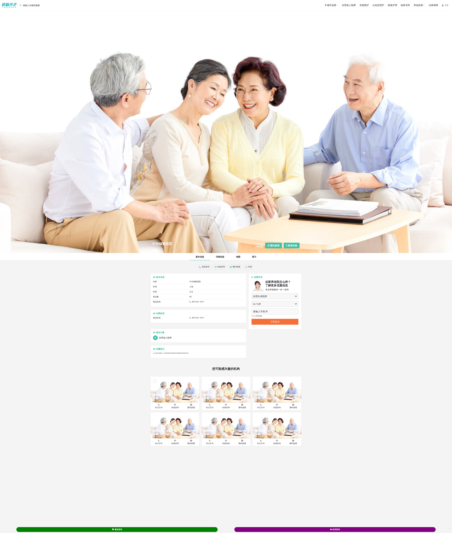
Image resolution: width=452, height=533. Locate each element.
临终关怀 (405, 5)
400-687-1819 (197, 302)
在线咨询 (175, 407)
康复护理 (392, 5)
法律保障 (433, 5)
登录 (446, 5)
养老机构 (418, 5)
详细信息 (220, 256)
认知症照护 (378, 5)
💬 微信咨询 (117, 529)
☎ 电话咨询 (335, 529)
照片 (254, 256)
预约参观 (191, 407)
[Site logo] (10, 5)
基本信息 (200, 256)
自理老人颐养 (349, 5)
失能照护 (364, 5)
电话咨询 (159, 407)
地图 (238, 256)
